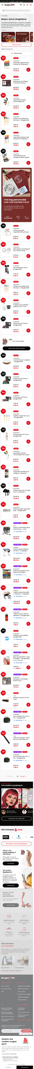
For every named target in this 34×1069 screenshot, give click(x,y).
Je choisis (10, 863)
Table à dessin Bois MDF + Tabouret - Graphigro (21, 593)
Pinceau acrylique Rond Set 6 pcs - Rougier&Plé (21, 287)
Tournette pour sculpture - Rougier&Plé (21, 360)
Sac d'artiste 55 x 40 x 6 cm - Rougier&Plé (21, 757)
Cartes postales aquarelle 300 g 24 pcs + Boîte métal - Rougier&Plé (21, 231)
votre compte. (19, 2)
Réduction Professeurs (7, 1016)
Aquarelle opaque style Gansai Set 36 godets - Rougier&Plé (21, 63)
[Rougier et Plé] (8, 978)
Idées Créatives (22, 1000)
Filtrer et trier (18, 53)
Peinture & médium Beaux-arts (7, 35)
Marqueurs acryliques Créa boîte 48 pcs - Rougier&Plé (20, 82)
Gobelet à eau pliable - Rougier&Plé (21, 636)
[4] (20, 531)
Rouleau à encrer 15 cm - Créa (21, 698)
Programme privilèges (24, 986)
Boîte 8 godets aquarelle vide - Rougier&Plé (21, 509)
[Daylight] (8, 837)
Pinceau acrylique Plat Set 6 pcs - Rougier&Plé (21, 119)
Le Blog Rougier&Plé (23, 997)
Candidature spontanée (21, 1008)
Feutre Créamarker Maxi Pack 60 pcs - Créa (21, 528)
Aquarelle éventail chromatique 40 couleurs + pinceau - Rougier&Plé (20, 100)
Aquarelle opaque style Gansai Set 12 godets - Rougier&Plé (21, 138)
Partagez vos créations (16, 818)
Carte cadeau (5, 986)
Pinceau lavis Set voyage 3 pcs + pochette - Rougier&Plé (21, 491)
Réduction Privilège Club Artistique (6, 1008)
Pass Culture (21, 991)
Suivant (22, 776)
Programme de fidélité (24, 994)
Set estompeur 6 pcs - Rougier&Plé (20, 268)
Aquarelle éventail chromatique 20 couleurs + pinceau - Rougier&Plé (21, 454)
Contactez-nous (6, 989)
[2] (18, 531)
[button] (21, 5)
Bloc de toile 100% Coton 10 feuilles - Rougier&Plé (21, 657)
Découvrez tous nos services (11, 970)
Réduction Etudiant (23, 989)
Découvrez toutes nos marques (16, 843)
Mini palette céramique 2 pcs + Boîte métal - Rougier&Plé (21, 249)
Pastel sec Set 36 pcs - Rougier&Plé (21, 324)
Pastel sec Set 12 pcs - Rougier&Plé (20, 398)
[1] (16, 531)
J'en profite (11, 885)
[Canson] (21, 837)
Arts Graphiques (22, 34)
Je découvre (11, 905)
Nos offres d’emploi (24, 1020)
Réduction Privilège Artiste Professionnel (7, 1013)
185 (17, 776)
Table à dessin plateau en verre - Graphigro (21, 550)
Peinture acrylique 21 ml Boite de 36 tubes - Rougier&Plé (21, 571)
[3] (19, 531)
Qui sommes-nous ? (24, 1012)
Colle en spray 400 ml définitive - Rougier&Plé (21, 614)
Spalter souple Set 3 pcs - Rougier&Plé (21, 416)
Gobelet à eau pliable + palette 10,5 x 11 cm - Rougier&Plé (21, 305)
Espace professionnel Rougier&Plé (7, 1020)
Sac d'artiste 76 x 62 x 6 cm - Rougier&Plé (21, 717)
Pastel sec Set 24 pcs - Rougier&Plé (21, 379)
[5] (22, 531)
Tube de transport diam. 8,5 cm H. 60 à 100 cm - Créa (21, 738)
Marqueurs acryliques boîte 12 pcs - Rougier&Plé (20, 679)
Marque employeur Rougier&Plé (23, 1015)
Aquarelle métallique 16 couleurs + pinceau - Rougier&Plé (21, 472)
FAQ (2, 991)
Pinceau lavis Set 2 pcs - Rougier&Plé (21, 435)
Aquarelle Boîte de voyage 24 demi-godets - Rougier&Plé (21, 156)
